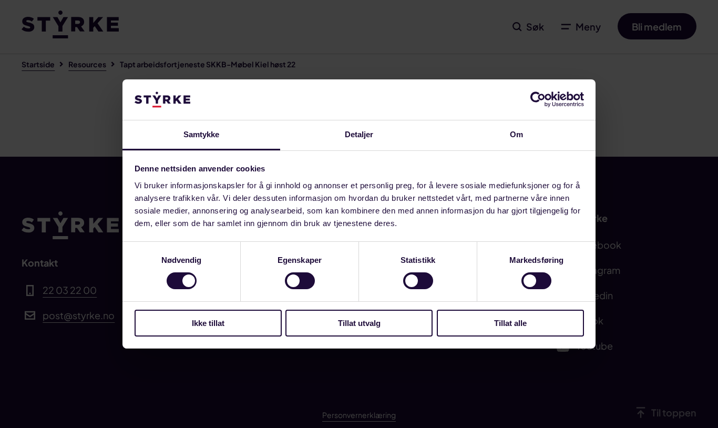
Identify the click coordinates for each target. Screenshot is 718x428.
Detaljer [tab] (359, 134)
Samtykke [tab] (201, 134)
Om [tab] (516, 134)
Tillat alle (510, 323)
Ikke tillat (208, 323)
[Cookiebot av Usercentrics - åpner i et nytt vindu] (538, 99)
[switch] (300, 280)
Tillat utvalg (359, 323)
